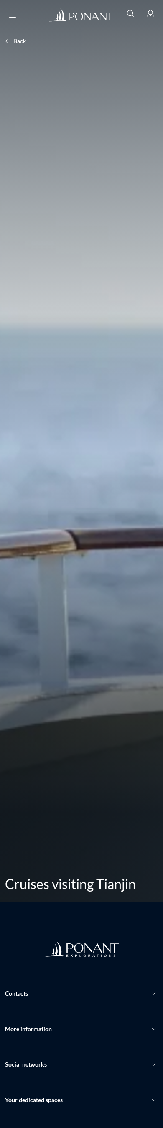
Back (19, 40)
